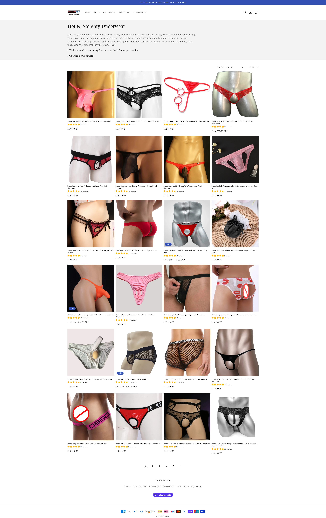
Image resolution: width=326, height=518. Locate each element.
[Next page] (180, 466)
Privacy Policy (183, 486)
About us (137, 486)
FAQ (145, 486)
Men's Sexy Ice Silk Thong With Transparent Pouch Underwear (183, 187)
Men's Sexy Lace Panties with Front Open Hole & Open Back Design (90, 251)
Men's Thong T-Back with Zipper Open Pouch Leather (184, 315)
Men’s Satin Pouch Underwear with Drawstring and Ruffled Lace (234, 251)
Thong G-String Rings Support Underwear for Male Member (186, 121)
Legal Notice (196, 486)
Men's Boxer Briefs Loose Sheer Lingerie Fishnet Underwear (186, 379)
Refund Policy (154, 486)
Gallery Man (165, 516)
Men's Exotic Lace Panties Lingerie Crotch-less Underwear (138, 121)
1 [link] (145, 466)
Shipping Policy (169, 486)
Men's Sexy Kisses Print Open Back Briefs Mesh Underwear (234, 315)
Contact (128, 486)
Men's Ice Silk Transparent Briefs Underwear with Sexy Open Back (235, 187)
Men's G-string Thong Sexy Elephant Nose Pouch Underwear (90, 315)
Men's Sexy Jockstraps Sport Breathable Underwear (86, 444)
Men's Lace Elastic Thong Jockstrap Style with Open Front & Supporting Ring (235, 445)
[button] (96, 12)
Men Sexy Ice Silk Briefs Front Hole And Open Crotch (136, 250)
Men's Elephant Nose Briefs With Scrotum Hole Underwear (89, 379)
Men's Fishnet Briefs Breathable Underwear (132, 379)
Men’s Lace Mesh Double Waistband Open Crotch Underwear (187, 444)
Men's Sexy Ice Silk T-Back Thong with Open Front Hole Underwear (233, 380)
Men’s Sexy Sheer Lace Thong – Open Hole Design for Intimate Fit (232, 122)
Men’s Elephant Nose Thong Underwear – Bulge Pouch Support (136, 187)
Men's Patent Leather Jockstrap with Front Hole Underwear (138, 444)
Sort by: (220, 67)
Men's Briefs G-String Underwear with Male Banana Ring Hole (185, 251)
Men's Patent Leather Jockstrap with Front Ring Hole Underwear (87, 187)
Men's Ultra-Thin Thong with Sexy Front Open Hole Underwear (135, 316)
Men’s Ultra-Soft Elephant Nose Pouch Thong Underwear (89, 121)
